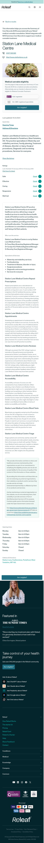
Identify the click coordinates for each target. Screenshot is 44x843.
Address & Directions (10, 128)
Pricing (5, 728)
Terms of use (10, 829)
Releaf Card (6, 731)
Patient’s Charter (8, 735)
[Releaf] (6, 7)
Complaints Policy (16, 832)
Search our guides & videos (25, 2)
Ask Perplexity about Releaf (17, 691)
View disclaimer (8, 158)
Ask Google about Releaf (16, 695)
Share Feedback (8, 742)
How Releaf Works (9, 721)
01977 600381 (11, 53)
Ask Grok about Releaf (15, 699)
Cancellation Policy (28, 832)
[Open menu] (40, 7)
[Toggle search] (29, 7)
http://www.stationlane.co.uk (16, 57)
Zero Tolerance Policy (30, 829)
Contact (5, 745)
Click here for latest (8, 171)
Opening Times (8, 125)
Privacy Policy (19, 829)
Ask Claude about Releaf (16, 686)
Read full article (8, 627)
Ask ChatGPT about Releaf (17, 682)
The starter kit (7, 725)
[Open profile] (34, 7)
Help (4, 738)
